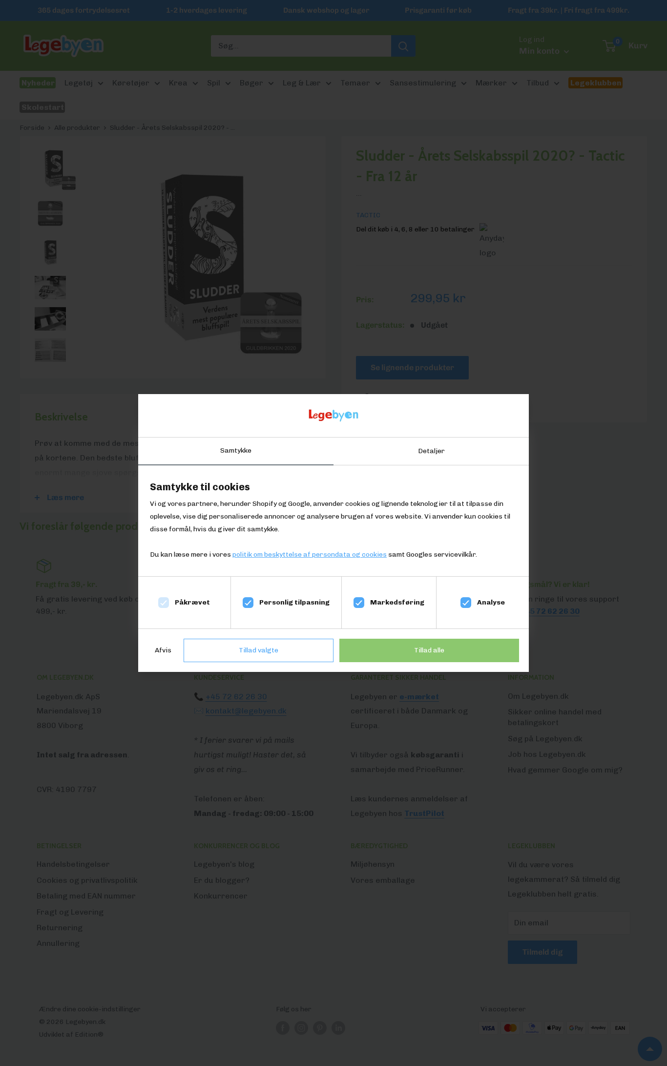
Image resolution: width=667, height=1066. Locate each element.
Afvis (163, 650)
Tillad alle (429, 650)
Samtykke (235, 450)
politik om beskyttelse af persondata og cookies (309, 554)
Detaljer (431, 451)
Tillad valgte (258, 650)
